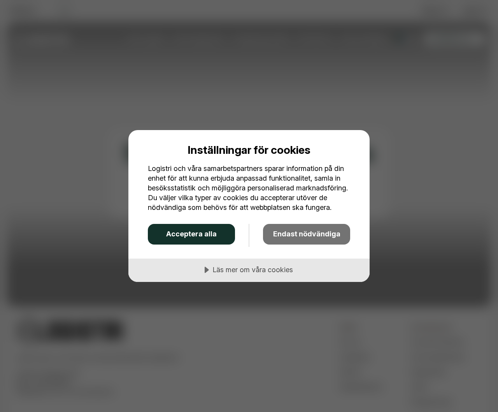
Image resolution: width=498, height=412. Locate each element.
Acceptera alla (191, 234)
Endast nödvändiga (306, 234)
